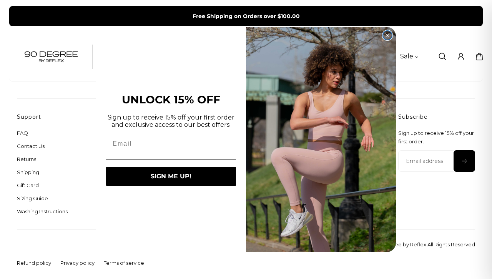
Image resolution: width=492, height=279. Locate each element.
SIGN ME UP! (171, 176)
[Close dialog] (387, 35)
